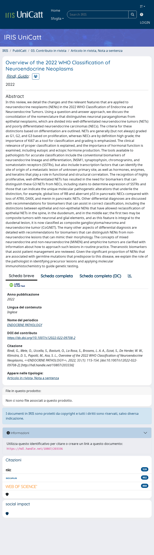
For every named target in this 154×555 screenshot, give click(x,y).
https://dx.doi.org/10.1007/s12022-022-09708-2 (41, 338)
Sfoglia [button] (56, 18)
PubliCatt (19, 50)
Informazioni (19, 433)
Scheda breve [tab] (21, 275)
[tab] (130, 276)
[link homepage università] (24, 14)
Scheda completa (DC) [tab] (100, 275)
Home (55, 10)
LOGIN (145, 22)
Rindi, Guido (17, 76)
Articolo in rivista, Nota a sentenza (97, 50)
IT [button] (141, 6)
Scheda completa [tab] (57, 275)
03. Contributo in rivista (48, 50)
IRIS (5, 50)
